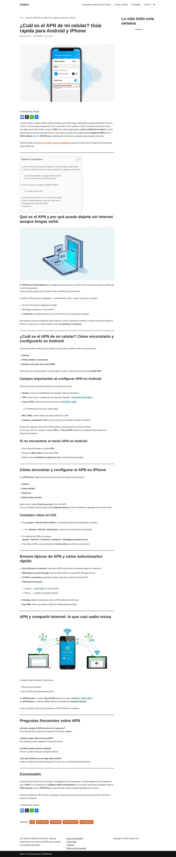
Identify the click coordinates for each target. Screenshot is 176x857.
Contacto (70, 845)
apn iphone (55, 822)
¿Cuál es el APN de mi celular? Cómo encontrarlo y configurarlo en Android (51, 169)
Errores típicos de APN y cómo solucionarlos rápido (42, 197)
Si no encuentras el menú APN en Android (41, 178)
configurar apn (70, 822)
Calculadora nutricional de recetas (96, 5)
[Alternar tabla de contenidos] (77, 160)
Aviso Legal (71, 842)
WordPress (47, 854)
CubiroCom (27, 36)
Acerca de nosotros (74, 839)
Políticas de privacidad (76, 848)
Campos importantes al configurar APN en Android (44, 176)
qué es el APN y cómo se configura (54, 143)
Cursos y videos (121, 5)
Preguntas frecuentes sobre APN (35, 203)
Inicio (22, 18)
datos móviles (86, 822)
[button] (151, 4)
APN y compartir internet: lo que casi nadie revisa (41, 200)
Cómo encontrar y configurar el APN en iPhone (40, 185)
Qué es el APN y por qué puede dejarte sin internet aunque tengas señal (50, 167)
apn (32, 822)
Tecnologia (136, 5)
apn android (42, 822)
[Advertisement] (138, 70)
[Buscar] (154, 5)
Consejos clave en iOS (35, 191)
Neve (22, 854)
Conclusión (27, 206)
